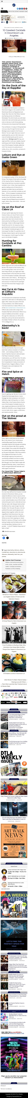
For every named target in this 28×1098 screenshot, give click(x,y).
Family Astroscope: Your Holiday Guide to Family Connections (18, 742)
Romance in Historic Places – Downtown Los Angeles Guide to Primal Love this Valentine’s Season (14, 597)
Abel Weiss (11, 970)
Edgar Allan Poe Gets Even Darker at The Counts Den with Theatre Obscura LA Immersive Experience (18, 967)
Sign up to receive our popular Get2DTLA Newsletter (14, 1076)
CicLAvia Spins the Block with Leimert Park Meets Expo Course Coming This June (17, 1024)
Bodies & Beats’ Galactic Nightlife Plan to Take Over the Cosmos (17, 1015)
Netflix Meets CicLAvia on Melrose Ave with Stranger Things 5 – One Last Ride (16, 976)
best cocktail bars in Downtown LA (15, 308)
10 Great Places (10, 27)
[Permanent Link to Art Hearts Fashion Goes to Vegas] (4, 1006)
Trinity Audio (16, 56)
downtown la (13, 552)
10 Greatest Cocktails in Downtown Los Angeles (14, 33)
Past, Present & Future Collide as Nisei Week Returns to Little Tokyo (14, 797)
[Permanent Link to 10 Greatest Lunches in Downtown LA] (14, 663)
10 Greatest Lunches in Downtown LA (14, 673)
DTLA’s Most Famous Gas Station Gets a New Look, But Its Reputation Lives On (14, 818)
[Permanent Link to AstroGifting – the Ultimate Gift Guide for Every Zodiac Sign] (4, 736)
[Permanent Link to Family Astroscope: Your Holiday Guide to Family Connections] (4, 744)
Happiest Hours (19, 27)
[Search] (26, 9)
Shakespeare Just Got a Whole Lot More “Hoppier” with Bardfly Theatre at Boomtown (18, 957)
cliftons (22, 550)
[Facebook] (20, 9)
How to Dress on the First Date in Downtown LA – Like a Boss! (17, 995)
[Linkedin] (22, 9)
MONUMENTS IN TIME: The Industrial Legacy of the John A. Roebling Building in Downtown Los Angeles (18, 725)
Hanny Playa (12, 729)
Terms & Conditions (6, 1089)
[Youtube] (24, 9)
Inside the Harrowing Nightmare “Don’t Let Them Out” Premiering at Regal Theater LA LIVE (17, 985)
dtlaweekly (11, 554)
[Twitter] (18, 9)
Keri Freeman (9, 38)
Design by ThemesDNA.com (14, 1096)
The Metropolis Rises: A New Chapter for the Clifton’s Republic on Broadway (17, 716)
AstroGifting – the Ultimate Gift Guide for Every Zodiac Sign (17, 733)
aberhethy (11, 550)
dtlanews (4, 554)
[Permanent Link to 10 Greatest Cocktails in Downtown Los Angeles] (14, 46)
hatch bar (17, 554)
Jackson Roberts (13, 719)
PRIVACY (3, 1086)
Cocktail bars (5, 552)
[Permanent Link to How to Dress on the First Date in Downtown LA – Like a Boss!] (4, 997)
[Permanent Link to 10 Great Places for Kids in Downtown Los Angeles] (14, 610)
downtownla (21, 552)
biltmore (16, 550)
